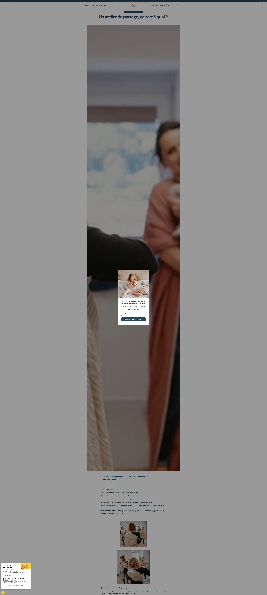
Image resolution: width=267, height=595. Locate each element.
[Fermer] (146, 273)
